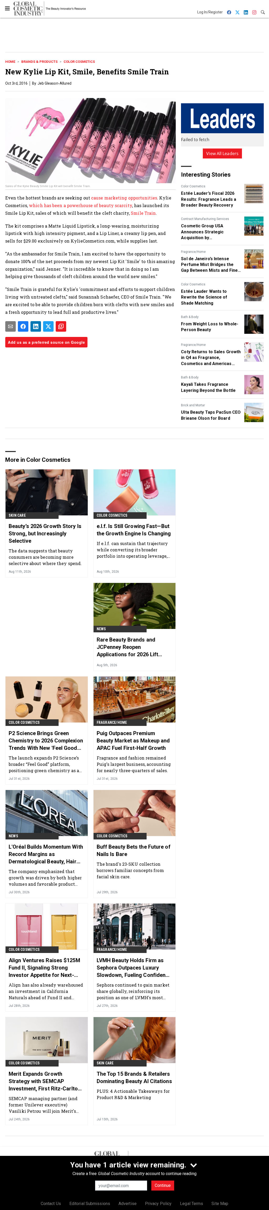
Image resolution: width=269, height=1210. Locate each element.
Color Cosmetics (79, 62)
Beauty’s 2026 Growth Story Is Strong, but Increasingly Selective (45, 533)
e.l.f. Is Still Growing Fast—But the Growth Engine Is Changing (134, 530)
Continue (163, 1185)
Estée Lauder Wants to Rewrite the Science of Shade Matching (204, 297)
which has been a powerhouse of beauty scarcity (80, 205)
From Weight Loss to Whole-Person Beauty (209, 326)
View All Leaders (222, 153)
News (101, 629)
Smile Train (143, 213)
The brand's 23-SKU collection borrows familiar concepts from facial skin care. (130, 870)
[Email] (10, 326)
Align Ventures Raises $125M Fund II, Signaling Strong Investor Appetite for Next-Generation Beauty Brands (44, 968)
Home (10, 62)
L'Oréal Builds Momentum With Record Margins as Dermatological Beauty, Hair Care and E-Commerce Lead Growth (46, 854)
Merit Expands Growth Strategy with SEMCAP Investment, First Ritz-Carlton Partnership (45, 1081)
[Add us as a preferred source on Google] (61, 326)
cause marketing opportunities (124, 198)
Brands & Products (39, 62)
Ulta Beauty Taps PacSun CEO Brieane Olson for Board (211, 415)
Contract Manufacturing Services (205, 219)
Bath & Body (190, 317)
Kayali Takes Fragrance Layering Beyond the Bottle (208, 387)
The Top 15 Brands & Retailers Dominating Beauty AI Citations (134, 1077)
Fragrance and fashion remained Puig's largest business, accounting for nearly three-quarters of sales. (134, 764)
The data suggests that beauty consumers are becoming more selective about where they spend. (45, 557)
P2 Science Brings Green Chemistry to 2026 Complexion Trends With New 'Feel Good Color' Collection (46, 741)
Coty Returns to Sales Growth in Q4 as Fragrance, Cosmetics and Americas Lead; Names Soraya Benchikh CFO (211, 358)
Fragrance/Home (193, 252)
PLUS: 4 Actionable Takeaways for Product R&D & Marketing (133, 1094)
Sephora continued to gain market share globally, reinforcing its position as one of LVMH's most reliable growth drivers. (133, 991)
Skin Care (17, 515)
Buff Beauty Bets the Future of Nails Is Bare (133, 850)
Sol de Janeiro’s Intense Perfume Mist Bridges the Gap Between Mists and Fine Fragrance (209, 265)
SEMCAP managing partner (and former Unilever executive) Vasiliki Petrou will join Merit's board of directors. (43, 1105)
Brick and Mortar (193, 405)
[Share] (23, 326)
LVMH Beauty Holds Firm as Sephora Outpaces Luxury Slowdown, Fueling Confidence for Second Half (134, 968)
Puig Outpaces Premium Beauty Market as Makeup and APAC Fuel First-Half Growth (133, 740)
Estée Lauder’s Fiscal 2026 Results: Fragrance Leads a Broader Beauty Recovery (208, 199)
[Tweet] (48, 326)
